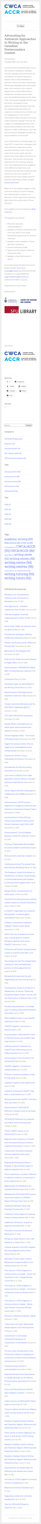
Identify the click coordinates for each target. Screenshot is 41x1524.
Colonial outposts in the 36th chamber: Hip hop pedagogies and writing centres (20, 1250)
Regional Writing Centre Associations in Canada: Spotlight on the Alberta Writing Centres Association (19, 1377)
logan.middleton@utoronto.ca (16, 277)
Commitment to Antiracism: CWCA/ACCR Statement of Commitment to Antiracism (15, 1339)
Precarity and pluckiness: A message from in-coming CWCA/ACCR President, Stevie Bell (20, 1009)
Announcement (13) (12, 448)
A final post (9, 679)
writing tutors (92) (11, 486)
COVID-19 (26, 543)
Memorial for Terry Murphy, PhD (17, 651)
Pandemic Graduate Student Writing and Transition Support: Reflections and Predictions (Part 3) (20, 1424)
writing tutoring (19, 574)
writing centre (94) (11, 476)
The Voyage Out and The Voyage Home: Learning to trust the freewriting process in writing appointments (20, 964)
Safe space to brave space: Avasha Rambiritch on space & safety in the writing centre (18, 1262)
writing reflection (10, 571)
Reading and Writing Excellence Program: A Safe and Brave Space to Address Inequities (18, 1165)
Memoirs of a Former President (17, 1487)
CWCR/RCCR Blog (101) (13, 439)
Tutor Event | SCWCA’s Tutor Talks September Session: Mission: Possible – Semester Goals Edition (20, 778)
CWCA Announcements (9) (15, 458)
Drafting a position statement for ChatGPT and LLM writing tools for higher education (18, 1049)
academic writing (18, 539)
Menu (21, 26)
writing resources (23, 571)
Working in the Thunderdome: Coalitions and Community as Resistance (16, 597)
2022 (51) (7, 524)
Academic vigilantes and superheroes (19, 1083)
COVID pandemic (10, 547)
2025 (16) (7, 509)
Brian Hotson (12, 543)
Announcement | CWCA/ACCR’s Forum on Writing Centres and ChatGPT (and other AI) (19, 1037)
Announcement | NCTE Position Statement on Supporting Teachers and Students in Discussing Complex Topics (20, 805)
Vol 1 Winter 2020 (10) (13, 453)
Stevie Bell (9, 555)
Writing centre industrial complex (18, 856)
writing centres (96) (12, 472)
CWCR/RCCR (22, 551)
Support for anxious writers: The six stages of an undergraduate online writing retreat (18, 747)
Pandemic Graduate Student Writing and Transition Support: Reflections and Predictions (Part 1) (20, 1459)
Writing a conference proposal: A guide (20, 1316)
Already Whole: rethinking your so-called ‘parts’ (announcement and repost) (18, 727)
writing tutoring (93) (12, 481)
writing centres (18, 566)
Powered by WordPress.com (20, 1518)
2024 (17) (7, 514)
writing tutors (17, 578)
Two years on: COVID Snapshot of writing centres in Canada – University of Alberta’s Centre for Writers (20, 1289)
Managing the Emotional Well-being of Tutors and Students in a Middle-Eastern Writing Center (20, 1197)
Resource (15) (9, 444)
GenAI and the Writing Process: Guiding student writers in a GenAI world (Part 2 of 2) (20, 902)
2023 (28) (7, 519)
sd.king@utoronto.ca (12, 271)
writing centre (18, 562)
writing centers (22, 558)
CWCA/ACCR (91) (11, 491)
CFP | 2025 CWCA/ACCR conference (18, 715)
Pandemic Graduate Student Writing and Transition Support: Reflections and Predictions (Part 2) (20, 1447)
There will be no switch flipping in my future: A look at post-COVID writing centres (19, 1436)
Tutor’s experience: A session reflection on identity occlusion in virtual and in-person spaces (20, 1177)
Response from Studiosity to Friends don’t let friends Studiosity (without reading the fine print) (19, 1142)
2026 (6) (7, 504)
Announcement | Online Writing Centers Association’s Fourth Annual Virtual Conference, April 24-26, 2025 (19, 820)
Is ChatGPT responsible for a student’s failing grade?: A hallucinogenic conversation (19, 914)
